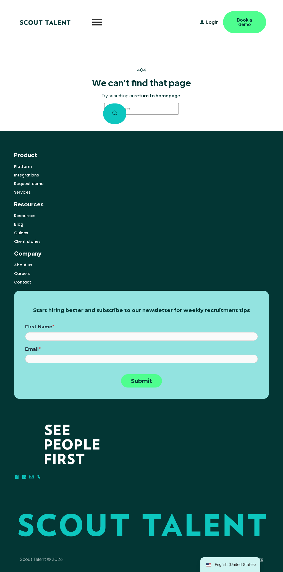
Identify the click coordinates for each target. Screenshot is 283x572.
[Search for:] (141, 109)
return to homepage (157, 95)
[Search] (114, 113)
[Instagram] (31, 476)
